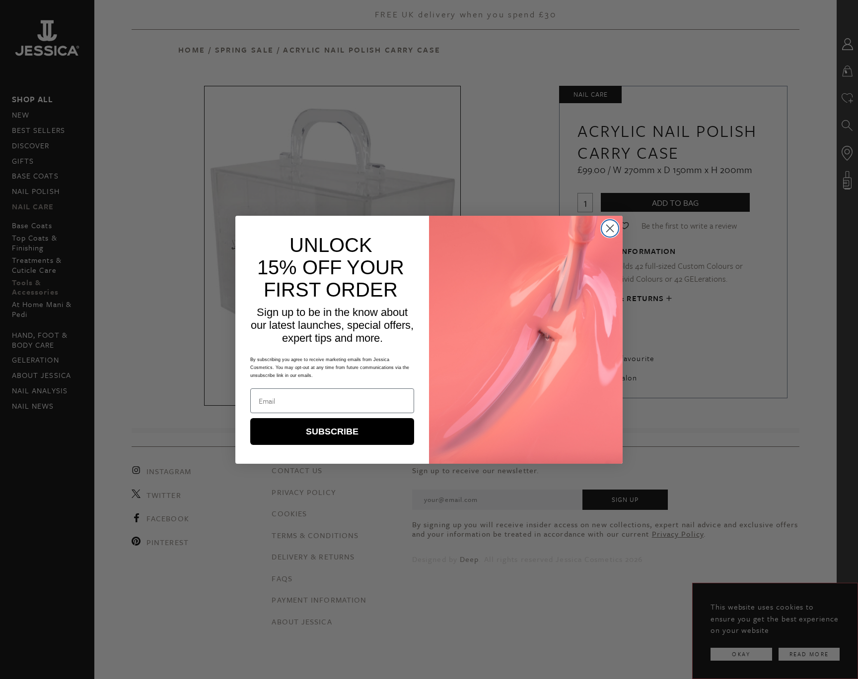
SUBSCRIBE (332, 431)
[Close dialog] (610, 228)
